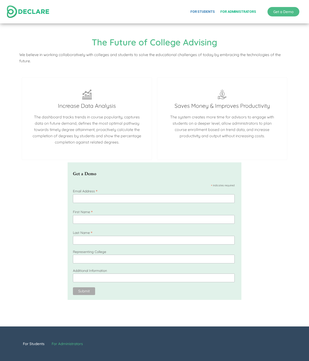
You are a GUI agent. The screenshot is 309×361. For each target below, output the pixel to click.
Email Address (85, 191)
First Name (82, 211)
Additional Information (90, 270)
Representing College (89, 252)
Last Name (82, 232)
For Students (202, 12)
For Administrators (238, 12)
